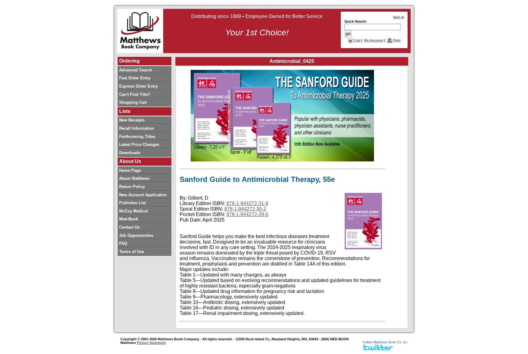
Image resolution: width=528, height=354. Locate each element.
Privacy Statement (151, 343)
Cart (357, 40)
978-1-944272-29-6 (247, 214)
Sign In (398, 17)
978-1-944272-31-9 (247, 203)
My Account (373, 40)
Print (396, 40)
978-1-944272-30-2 (245, 208)
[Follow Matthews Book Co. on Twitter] (378, 349)
